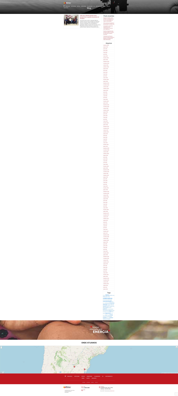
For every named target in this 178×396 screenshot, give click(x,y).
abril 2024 (105, 75)
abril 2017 (105, 227)
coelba (109, 296)
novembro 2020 (106, 149)
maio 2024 (105, 74)
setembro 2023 (106, 88)
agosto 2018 (105, 198)
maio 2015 (105, 269)
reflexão (110, 310)
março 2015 (105, 272)
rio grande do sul (105, 311)
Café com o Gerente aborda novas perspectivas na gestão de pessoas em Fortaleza (89, 17)
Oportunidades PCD (99, 6)
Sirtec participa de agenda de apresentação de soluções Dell (108, 24)
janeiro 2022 (105, 124)
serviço (104, 315)
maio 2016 (105, 247)
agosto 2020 (105, 155)
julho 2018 (105, 200)
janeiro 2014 (105, 289)
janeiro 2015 (105, 276)
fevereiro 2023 (106, 101)
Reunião (113, 310)
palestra (105, 309)
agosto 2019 (105, 177)
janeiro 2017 (105, 233)
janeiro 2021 (105, 146)
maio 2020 (105, 160)
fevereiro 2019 (106, 187)
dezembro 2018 (106, 191)
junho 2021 (105, 137)
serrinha (112, 313)
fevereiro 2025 (106, 57)
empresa (111, 303)
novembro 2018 (106, 193)
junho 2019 (105, 180)
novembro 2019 (106, 171)
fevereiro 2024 (106, 79)
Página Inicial (67, 6)
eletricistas (107, 303)
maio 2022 (105, 117)
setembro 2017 (106, 218)
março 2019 (105, 186)
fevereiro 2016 (106, 252)
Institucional (73, 6)
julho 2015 (105, 265)
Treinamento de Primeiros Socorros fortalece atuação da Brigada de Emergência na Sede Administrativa (108, 38)
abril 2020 (105, 162)
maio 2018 (105, 204)
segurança (108, 313)
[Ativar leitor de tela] (64, 6)
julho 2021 (105, 135)
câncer (112, 301)
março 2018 (105, 207)
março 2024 (105, 77)
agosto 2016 (105, 242)
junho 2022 (105, 115)
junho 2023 (105, 93)
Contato (108, 6)
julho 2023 (105, 92)
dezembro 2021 (106, 126)
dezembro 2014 (106, 278)
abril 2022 (105, 119)
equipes (108, 304)
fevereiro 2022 (106, 122)
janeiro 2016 (105, 254)
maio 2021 (105, 139)
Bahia (107, 295)
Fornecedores (83, 6)
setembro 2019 (106, 175)
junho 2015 (105, 267)
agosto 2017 (105, 220)
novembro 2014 (106, 280)
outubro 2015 (105, 260)
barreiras (110, 295)
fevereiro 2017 (105, 231)
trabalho (105, 317)
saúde (110, 311)
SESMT (106, 315)
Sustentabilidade (109, 316)
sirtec (111, 315)
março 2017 (105, 229)
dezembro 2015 (106, 256)
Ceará (104, 296)
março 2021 (105, 142)
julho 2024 (105, 70)
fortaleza (107, 306)
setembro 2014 (106, 283)
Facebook (83, 382)
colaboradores (107, 298)
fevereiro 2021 (106, 144)
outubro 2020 (105, 151)
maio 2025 (105, 52)
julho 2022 (105, 113)
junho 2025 (105, 50)
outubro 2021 (105, 130)
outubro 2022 (105, 108)
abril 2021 (105, 140)
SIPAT (108, 315)
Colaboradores (90, 6)
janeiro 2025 (105, 59)
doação (104, 303)
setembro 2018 (106, 196)
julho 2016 (105, 243)
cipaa (106, 296)
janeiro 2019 (105, 189)
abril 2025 (105, 54)
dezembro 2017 (106, 213)
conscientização (107, 301)
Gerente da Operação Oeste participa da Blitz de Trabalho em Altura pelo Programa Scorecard (108, 33)
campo (113, 295)
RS (108, 311)
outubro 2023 (105, 86)
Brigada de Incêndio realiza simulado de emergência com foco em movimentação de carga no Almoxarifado (108, 19)
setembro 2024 (106, 66)
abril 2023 (105, 97)
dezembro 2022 (106, 104)
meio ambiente (106, 307)
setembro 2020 (106, 153)
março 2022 (105, 121)
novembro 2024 (106, 63)
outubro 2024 (105, 65)
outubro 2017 (105, 216)
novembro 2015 (106, 258)
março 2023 (105, 99)
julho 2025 (105, 48)
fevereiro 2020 (106, 166)
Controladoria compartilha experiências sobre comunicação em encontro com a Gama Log (108, 27)
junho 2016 (105, 245)
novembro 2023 (106, 84)
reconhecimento (105, 310)
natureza (110, 307)
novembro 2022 (106, 106)
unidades (111, 317)
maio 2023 (105, 95)
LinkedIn (92, 382)
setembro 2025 (106, 45)
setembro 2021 (106, 131)
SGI (94, 6)
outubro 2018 (105, 195)
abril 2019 (105, 184)
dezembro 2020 (106, 148)
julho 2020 (105, 157)
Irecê (113, 306)
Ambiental (104, 295)
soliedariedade (105, 316)
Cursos (104, 6)
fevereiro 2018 (106, 209)
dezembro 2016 (106, 234)
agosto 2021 (105, 133)
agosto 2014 (105, 285)
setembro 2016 (106, 240)
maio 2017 (105, 225)
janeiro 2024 (105, 81)
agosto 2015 (105, 263)
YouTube (96, 382)
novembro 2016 (106, 236)
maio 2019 (105, 182)
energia (105, 304)
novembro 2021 (106, 128)
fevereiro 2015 (106, 274)
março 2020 (105, 164)
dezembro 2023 (106, 83)
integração (110, 306)
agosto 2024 (105, 68)
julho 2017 (105, 222)
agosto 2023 (105, 90)
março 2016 (105, 251)
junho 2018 (105, 202)
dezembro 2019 (106, 169)
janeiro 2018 (105, 211)
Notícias (78, 6)
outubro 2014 (105, 281)
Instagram (88, 382)
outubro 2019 (105, 173)
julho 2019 (105, 178)
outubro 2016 (105, 238)
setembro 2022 (106, 110)
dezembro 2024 (106, 61)
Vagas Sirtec (66, 7)
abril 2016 (105, 249)
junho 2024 (105, 72)
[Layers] (176, 347)
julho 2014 (105, 287)
